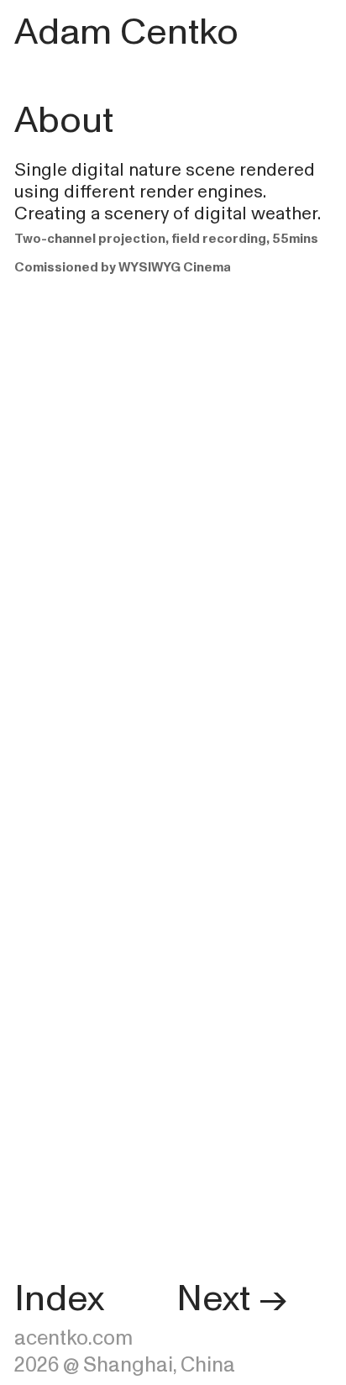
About (63, 120)
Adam (63, 32)
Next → (231, 1298)
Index (59, 1298)
